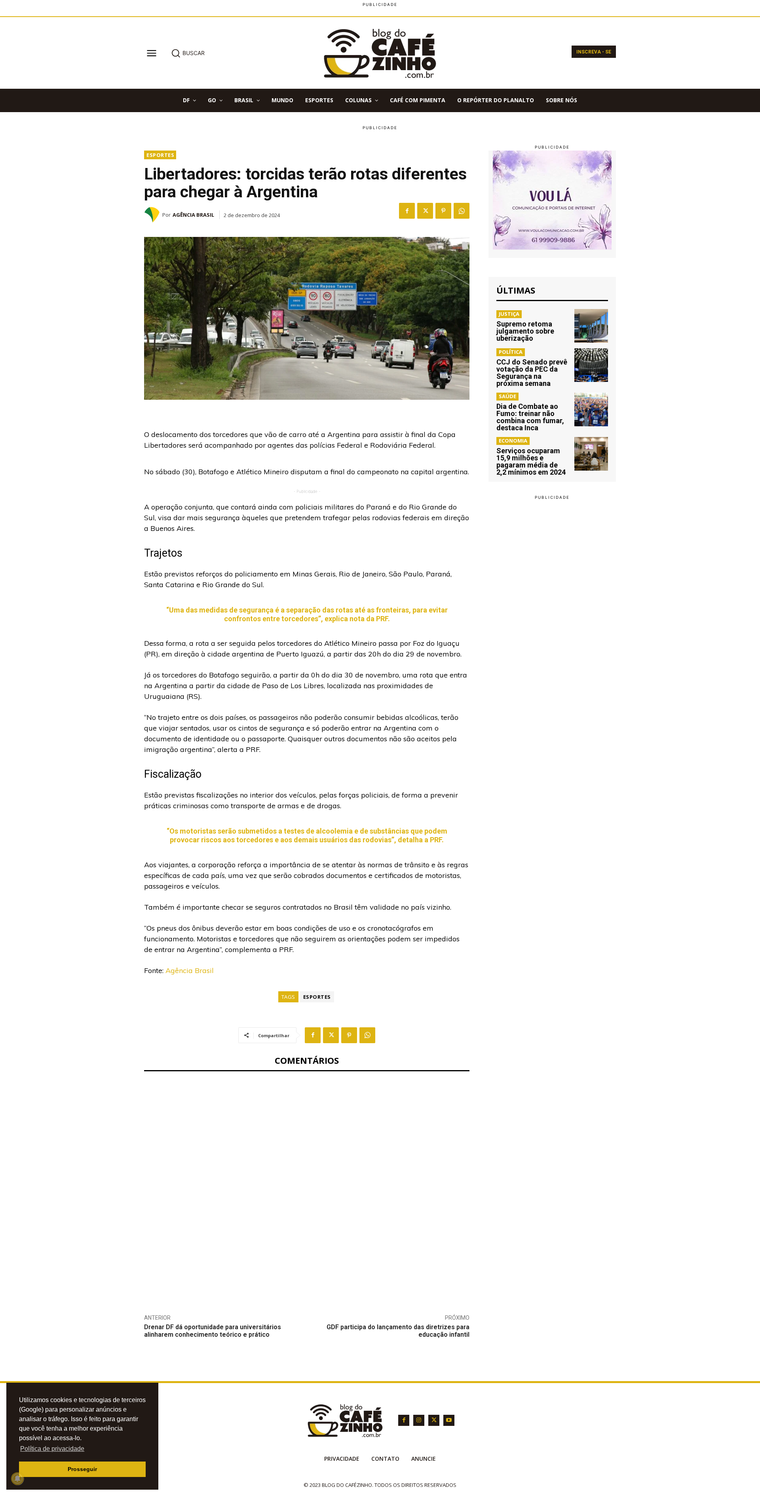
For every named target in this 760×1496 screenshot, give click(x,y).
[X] (425, 211)
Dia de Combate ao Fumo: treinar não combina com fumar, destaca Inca (530, 417)
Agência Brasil (193, 214)
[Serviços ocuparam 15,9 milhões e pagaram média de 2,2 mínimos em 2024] (591, 454)
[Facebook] (407, 211)
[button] (188, 53)
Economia (513, 440)
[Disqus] (306, 1187)
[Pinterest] (443, 211)
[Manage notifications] (17, 1478)
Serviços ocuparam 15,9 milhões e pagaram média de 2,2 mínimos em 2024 (531, 461)
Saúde (507, 396)
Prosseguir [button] (82, 1469)
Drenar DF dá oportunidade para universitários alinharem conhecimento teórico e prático (212, 1330)
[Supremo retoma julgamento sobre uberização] (591, 326)
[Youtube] (448, 1420)
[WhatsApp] (461, 211)
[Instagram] (418, 1420)
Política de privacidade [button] (52, 1448)
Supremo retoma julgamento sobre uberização (525, 331)
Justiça (509, 313)
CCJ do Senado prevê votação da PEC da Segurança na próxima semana (531, 372)
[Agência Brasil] (153, 215)
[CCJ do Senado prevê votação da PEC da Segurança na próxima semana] (591, 365)
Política (510, 351)
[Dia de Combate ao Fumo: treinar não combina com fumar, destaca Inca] (591, 409)
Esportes (160, 154)
